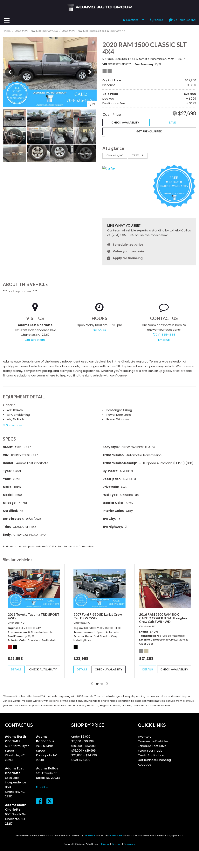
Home (7, 31)
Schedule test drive (128, 245)
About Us (144, 764)
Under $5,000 (80, 737)
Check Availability (125, 122)
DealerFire (89, 835)
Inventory (144, 737)
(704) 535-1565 (164, 335)
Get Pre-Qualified (149, 131)
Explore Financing (103, 136)
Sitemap (116, 844)
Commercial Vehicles (153, 741)
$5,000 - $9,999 (82, 741)
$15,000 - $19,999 (83, 750)
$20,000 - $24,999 (84, 755)
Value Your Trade (150, 750)
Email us (164, 340)
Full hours (99, 330)
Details (16, 669)
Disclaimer (130, 844)
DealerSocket (115, 835)
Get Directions (35, 340)
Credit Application (151, 755)
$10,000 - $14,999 (83, 746)
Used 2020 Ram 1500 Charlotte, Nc (36, 31)
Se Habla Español (185, 20)
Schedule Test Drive (152, 746)
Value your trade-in (128, 251)
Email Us (42, 787)
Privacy (105, 844)
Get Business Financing (154, 760)
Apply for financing (128, 258)
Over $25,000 (80, 760)
